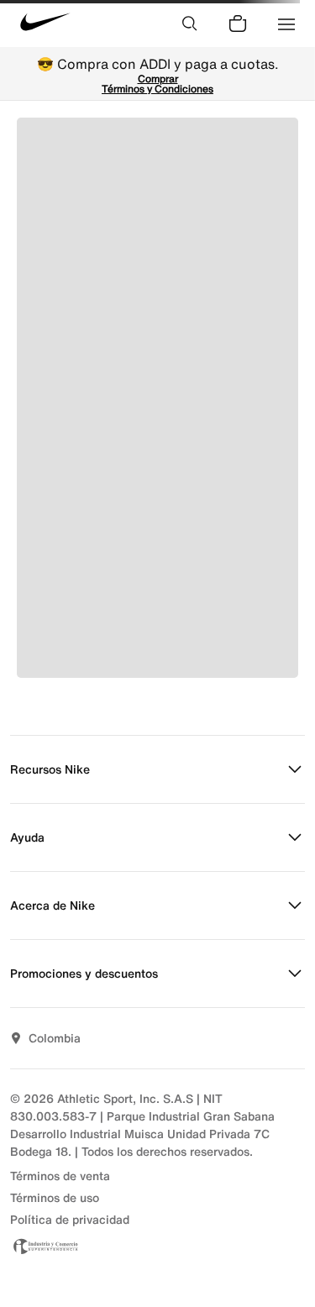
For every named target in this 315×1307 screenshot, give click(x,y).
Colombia (55, 1038)
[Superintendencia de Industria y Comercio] (157, 1246)
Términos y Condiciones (157, 88)
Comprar (158, 78)
